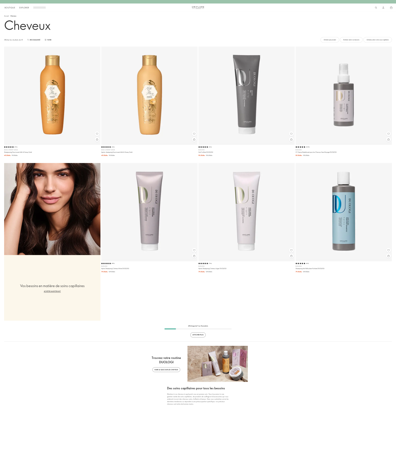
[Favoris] (97, 133)
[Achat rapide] (97, 139)
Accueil (6, 16)
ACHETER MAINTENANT (52, 291)
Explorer (24, 7)
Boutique (10, 7)
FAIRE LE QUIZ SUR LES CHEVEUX (166, 370)
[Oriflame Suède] (198, 7)
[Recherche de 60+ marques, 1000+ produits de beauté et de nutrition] (376, 7)
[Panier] (391, 7)
